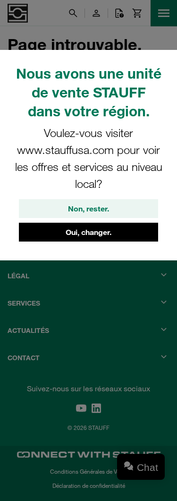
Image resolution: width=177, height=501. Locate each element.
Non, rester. (88, 208)
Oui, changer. (88, 232)
